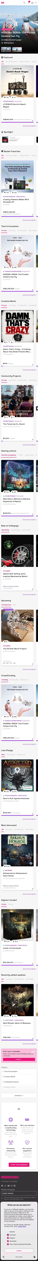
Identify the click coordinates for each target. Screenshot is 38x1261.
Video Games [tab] (29, 455)
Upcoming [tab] (12, 230)
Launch (18, 1059)
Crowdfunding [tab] (22, 230)
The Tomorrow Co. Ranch (14, 424)
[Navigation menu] (36, 3)
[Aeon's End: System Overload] (17, 775)
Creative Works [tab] (24, 61)
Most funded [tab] (14, 680)
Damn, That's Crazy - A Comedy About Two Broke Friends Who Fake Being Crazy (17, 351)
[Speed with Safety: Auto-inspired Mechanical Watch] (17, 551)
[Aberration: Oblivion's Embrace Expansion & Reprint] (17, 476)
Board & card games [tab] (9, 455)
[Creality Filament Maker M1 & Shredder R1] (17, 176)
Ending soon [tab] (24, 680)
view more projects (29, 126)
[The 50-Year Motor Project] (17, 626)
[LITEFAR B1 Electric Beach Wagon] (17, 81)
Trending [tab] (5, 680)
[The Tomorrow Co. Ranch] (17, 401)
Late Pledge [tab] (33, 230)
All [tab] (2, 61)
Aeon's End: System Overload (16, 798)
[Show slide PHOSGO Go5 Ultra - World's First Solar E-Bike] (17, 49)
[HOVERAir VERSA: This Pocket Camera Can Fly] (17, 251)
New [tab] (14, 605)
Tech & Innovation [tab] (11, 61)
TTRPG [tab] (20, 455)
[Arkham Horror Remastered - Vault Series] (17, 850)
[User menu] (32, 2)
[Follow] (5, 566)
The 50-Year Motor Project (15, 649)
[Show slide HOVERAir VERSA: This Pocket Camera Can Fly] (6, 49)
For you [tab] (4, 230)
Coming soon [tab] (6, 605)
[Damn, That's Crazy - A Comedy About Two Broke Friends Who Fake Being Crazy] (17, 326)
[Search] (24, 2)
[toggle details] (33, 121)
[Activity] (29, 3)
